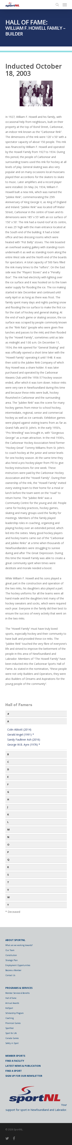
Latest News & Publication (23, 1065)
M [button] (8, 829)
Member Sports (15, 1055)
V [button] (8, 889)
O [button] (8, 844)
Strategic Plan (11, 960)
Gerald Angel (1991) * (20, 734)
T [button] (8, 882)
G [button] (8, 792)
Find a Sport (13, 1070)
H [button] (8, 799)
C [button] (8, 762)
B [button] (8, 754)
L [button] (8, 822)
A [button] (8, 721)
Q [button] (8, 859)
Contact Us (10, 975)
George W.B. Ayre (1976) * (23, 744)
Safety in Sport (12, 1043)
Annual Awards (12, 1003)
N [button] (8, 837)
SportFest (9, 1028)
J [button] (7, 807)
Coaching (9, 1018)
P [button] (8, 852)
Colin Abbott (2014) (19, 729)
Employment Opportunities (17, 965)
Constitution (11, 955)
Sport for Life (11, 1033)
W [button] (8, 897)
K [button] (8, 814)
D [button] (8, 769)
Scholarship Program (14, 1013)
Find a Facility (14, 1060)
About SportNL (15, 940)
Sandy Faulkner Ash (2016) (23, 739)
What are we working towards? (19, 945)
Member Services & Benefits (17, 993)
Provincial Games (13, 1023)
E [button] (8, 777)
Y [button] (8, 904)
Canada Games (12, 1038)
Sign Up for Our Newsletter (23, 1075)
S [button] (8, 874)
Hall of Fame (10, 998)
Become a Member (13, 970)
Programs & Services (18, 988)
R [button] (8, 867)
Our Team (9, 950)
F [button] (8, 784)
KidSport (9, 1008)
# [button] (8, 714)
